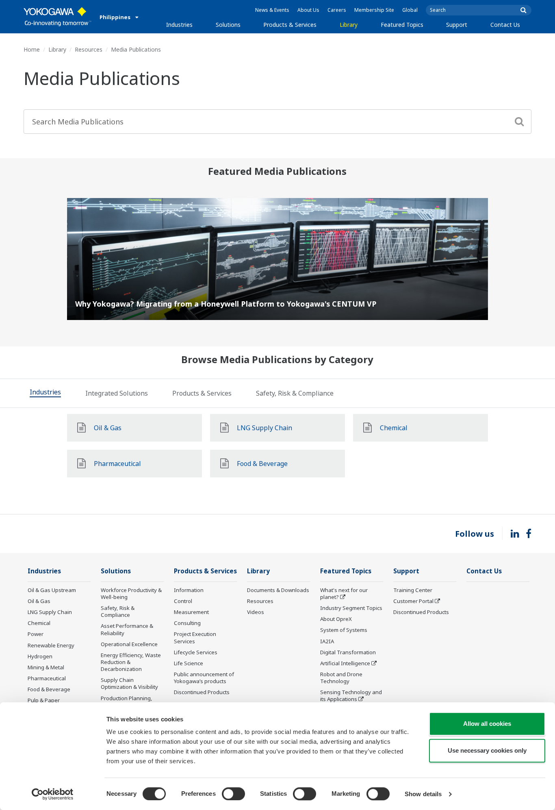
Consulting (187, 623)
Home (32, 49)
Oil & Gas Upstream (52, 590)
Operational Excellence (129, 644)
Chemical (39, 623)
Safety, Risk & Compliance (117, 611)
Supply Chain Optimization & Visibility (129, 683)
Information (189, 590)
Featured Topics (402, 24)
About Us (308, 10)
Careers (336, 10)
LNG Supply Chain (50, 612)
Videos (255, 612)
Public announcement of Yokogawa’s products (204, 678)
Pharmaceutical (47, 678)
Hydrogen (40, 656)
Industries (179, 24)
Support (456, 24)
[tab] (45, 393)
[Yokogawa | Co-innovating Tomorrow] (57, 16)
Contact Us (505, 24)
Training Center (412, 590)
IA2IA (327, 641)
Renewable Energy (51, 645)
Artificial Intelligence (345, 663)
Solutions (228, 24)
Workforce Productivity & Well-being (131, 593)
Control (183, 601)
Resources (88, 49)
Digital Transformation (348, 652)
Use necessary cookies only (487, 750)
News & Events (272, 10)
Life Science (188, 663)
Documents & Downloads (278, 590)
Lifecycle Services (195, 652)
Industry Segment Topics (351, 608)
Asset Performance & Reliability (127, 629)
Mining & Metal (46, 667)
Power (35, 634)
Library (349, 24)
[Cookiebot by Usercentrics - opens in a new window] (52, 794)
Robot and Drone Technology (341, 678)
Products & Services (290, 24)
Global (410, 10)
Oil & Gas (39, 601)
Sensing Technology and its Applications (351, 695)
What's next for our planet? (344, 593)
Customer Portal (413, 601)
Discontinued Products (202, 692)
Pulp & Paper (44, 700)
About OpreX (336, 619)
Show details (423, 793)
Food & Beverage (49, 689)
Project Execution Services (195, 637)
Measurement (191, 612)
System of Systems (343, 630)
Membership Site (374, 10)
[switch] (233, 793)
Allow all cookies (487, 723)
